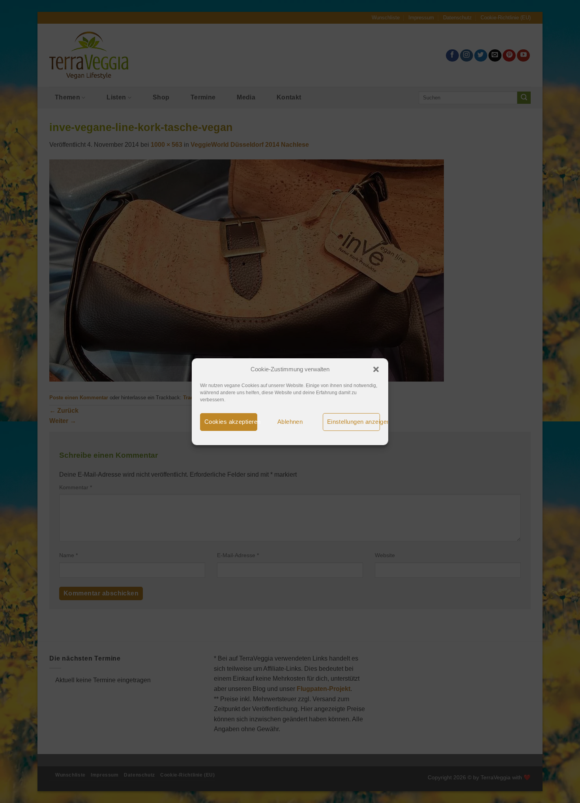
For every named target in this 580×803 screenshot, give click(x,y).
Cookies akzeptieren (230, 421)
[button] (376, 369)
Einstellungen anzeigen (353, 421)
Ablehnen (290, 421)
